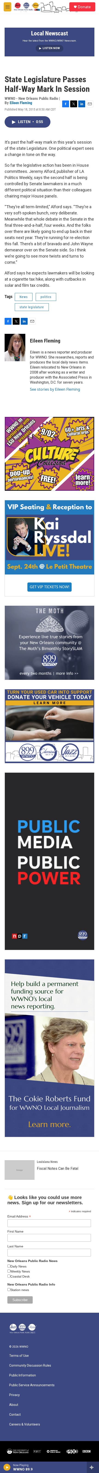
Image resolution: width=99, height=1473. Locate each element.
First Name (15, 1231)
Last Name (15, 1246)
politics (46, 297)
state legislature (32, 307)
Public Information (22, 1375)
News (24, 297)
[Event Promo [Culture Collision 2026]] (49, 454)
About (13, 1405)
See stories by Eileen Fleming (55, 389)
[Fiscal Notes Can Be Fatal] (20, 1170)
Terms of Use (19, 1355)
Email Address (19, 1216)
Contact (15, 1414)
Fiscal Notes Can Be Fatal (57, 1168)
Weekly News (20, 1271)
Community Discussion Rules (30, 1365)
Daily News (18, 1266)
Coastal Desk (20, 1276)
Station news (19, 1290)
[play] (7, 1467)
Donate (84, 7)
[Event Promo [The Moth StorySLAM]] (49, 643)
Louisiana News (47, 1162)
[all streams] (93, 1467)
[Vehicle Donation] (49, 726)
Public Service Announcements (32, 1385)
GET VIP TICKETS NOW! (49, 586)
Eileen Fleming (21, 102)
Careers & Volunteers (24, 1424)
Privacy (14, 1395)
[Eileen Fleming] (15, 347)
